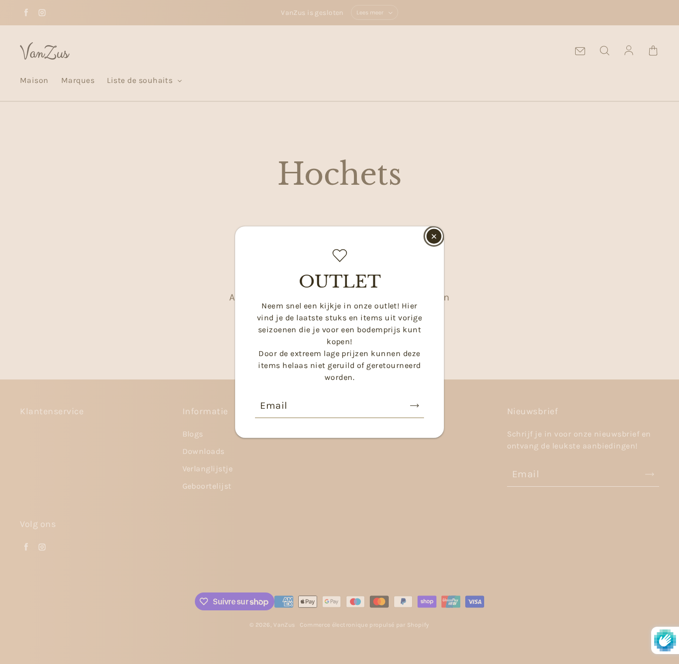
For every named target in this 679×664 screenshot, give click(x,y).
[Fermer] (433, 235)
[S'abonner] (414, 405)
